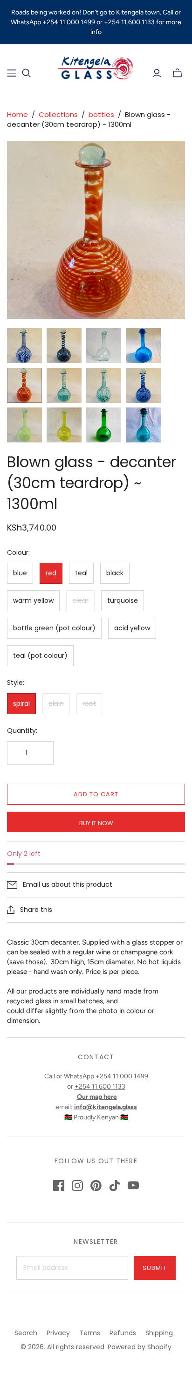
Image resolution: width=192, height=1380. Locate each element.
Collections (58, 114)
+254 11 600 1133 (100, 1086)
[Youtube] (133, 1185)
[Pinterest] (96, 1185)
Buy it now (96, 823)
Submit (155, 1267)
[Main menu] (11, 73)
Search (25, 1333)
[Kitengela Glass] (96, 66)
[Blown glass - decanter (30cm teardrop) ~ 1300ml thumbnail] (24, 345)
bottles (101, 114)
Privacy (58, 1333)
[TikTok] (114, 1185)
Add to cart (96, 794)
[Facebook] (58, 1185)
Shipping (159, 1333)
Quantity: (22, 730)
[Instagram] (77, 1185)
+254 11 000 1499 (122, 1076)
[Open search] (26, 73)
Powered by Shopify (139, 1347)
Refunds (123, 1333)
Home (17, 114)
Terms (89, 1333)
